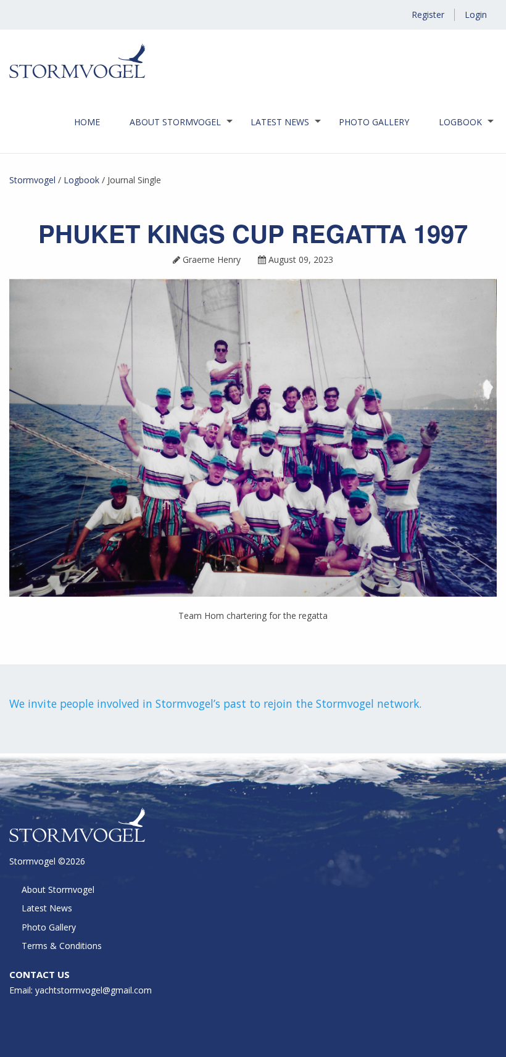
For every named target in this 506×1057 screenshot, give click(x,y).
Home (87, 122)
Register (428, 14)
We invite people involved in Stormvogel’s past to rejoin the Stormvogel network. (215, 703)
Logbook (460, 122)
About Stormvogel (175, 122)
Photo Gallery (374, 122)
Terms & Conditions (62, 945)
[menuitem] (87, 122)
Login (476, 14)
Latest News (280, 122)
